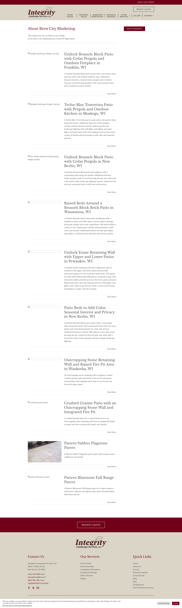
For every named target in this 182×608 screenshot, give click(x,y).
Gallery (83, 579)
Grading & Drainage (88, 572)
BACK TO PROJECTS (134, 29)
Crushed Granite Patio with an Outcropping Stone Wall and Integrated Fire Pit (90, 407)
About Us (137, 566)
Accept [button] (175, 603)
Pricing (136, 570)
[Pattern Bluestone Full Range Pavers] (45, 486)
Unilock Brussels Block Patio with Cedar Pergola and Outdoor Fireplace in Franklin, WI (88, 61)
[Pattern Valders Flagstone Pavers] (45, 451)
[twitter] (33, 588)
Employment (138, 585)
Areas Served (138, 576)
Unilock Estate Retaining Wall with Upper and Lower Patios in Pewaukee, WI (89, 256)
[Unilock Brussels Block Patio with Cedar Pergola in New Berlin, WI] (45, 165)
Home (135, 563)
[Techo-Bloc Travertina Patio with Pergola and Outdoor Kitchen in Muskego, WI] (45, 113)
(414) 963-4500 (34, 577)
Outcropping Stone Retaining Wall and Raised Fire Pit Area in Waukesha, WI (89, 364)
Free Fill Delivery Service (143, 588)
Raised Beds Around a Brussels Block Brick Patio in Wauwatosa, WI (88, 207)
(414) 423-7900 (145, 2)
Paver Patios (85, 563)
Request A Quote (140, 572)
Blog (135, 579)
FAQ (134, 582)
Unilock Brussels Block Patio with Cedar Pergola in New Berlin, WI (88, 161)
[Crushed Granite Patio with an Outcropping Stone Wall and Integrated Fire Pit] (45, 411)
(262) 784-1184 (34, 580)
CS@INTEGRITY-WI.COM (38, 583)
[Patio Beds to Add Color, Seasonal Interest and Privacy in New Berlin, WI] (45, 316)
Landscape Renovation (90, 570)
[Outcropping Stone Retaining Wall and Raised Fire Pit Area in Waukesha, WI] (45, 368)
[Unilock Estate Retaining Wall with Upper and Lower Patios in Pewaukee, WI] (45, 261)
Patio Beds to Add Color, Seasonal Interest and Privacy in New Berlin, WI (89, 312)
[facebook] (29, 588)
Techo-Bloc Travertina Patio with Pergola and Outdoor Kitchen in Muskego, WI (88, 109)
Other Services (86, 576)
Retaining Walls (87, 566)
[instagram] (38, 588)
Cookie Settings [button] (163, 603)
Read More (111, 94)
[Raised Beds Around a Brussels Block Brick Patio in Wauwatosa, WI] (45, 211)
